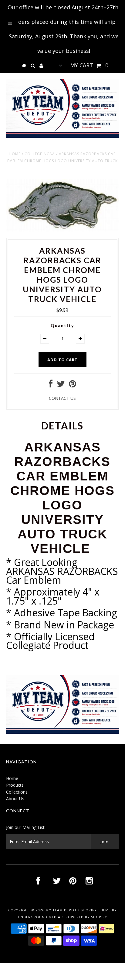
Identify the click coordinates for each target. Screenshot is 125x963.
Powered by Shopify (86, 917)
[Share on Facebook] (50, 385)
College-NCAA (40, 153)
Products (15, 785)
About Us (15, 798)
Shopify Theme (96, 910)
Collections (17, 792)
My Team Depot (61, 910)
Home (15, 153)
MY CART (89, 65)
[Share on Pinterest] (72, 385)
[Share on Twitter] (61, 385)
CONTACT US (62, 398)
